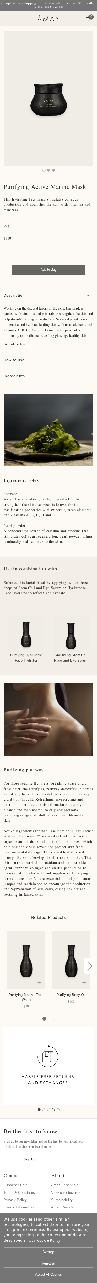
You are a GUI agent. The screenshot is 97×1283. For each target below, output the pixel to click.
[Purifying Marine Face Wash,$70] (26, 960)
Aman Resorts (62, 1207)
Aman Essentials (64, 1185)
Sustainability (62, 1200)
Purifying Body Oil (71, 995)
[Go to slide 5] (58, 1109)
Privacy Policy (15, 1200)
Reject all (48, 1263)
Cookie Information (19, 1207)
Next (89, 966)
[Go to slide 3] (48, 1109)
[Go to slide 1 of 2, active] (44, 1019)
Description (14, 295)
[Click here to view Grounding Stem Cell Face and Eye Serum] (71, 634)
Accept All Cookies (48, 1274)
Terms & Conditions (19, 1193)
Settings (48, 1252)
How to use (14, 360)
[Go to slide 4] (53, 1109)
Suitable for (14, 344)
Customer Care (15, 1185)
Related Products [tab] (48, 917)
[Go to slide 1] (39, 1109)
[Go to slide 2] (43, 1109)
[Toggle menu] (10, 19)
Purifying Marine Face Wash (26, 997)
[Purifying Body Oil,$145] (71, 960)
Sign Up (29, 1159)
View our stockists (66, 1193)
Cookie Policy (49, 1240)
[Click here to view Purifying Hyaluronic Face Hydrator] (26, 634)
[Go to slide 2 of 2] (53, 1019)
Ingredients (14, 376)
